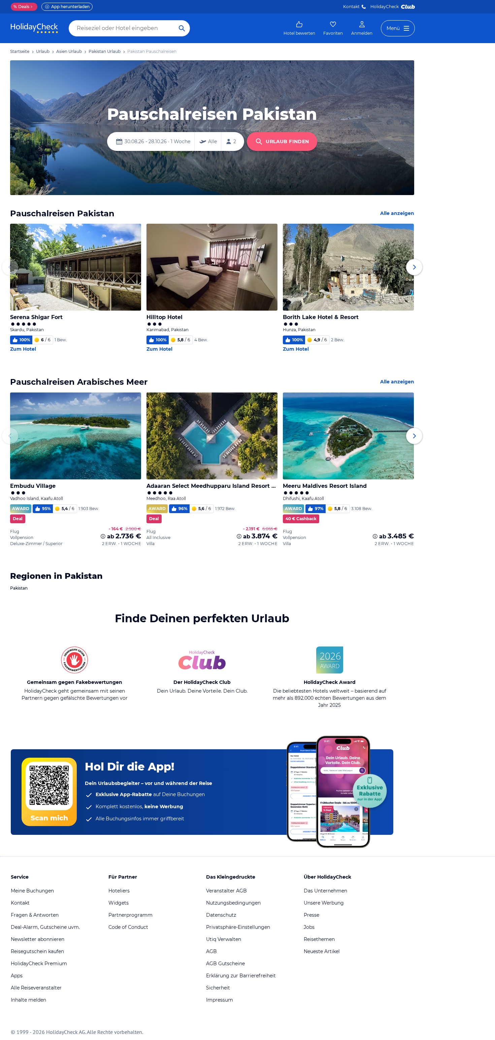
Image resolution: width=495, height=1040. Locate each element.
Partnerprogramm (130, 915)
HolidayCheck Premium (39, 963)
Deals (21, 6)
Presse (311, 915)
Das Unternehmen (325, 891)
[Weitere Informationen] (103, 536)
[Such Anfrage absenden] (182, 28)
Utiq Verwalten (223, 939)
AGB (211, 951)
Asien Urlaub (69, 51)
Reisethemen (319, 939)
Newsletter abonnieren (37, 939)
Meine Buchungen (32, 891)
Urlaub (43, 51)
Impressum (219, 1000)
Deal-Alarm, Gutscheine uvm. (45, 927)
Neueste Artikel (322, 951)
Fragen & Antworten (35, 915)
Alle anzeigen (397, 213)
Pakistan (19, 588)
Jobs (309, 927)
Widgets (118, 903)
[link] (299, 28)
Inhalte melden (28, 1000)
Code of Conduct (128, 927)
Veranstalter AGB (226, 891)
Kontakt (351, 6)
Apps (17, 976)
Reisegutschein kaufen (37, 951)
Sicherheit (218, 988)
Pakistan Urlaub (105, 51)
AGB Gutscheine (225, 963)
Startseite (19, 51)
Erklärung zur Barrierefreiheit (241, 976)
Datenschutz (221, 915)
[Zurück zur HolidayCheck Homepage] (34, 28)
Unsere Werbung (324, 903)
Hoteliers (119, 891)
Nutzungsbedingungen (233, 903)
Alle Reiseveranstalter (36, 988)
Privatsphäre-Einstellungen (238, 927)
